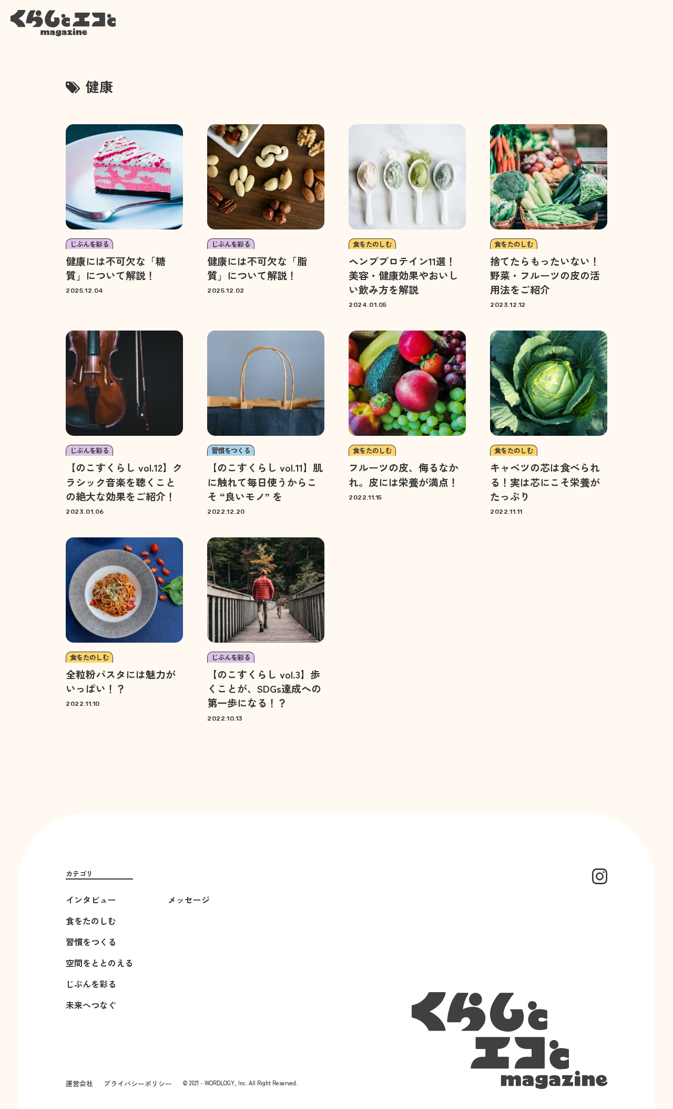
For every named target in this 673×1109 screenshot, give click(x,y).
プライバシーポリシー (138, 1083)
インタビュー (91, 899)
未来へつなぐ (91, 1004)
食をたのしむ (91, 920)
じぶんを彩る (91, 983)
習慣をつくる (91, 941)
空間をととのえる (99, 962)
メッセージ (189, 899)
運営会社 (79, 1083)
